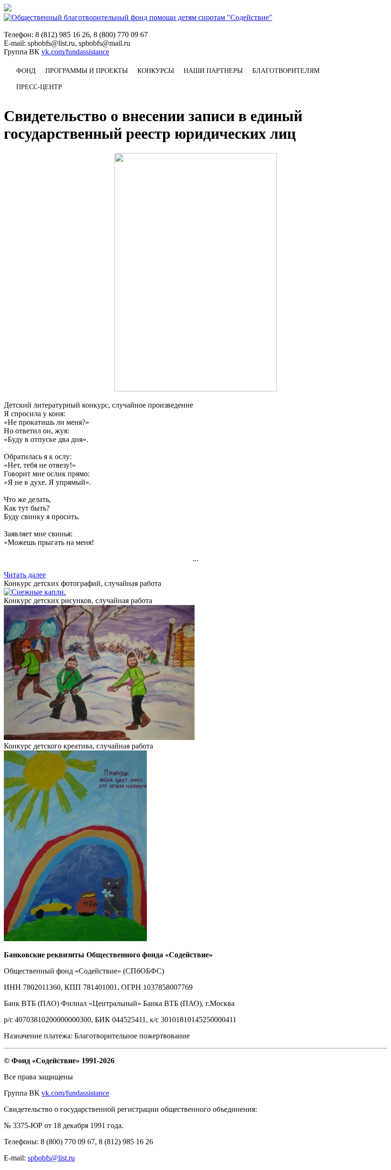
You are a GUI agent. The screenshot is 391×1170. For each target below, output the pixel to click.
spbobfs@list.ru (51, 1158)
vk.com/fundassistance (75, 52)
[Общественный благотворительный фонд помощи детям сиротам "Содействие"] (138, 17)
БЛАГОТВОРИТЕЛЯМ (285, 70)
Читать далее (25, 575)
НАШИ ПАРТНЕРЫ (213, 70)
